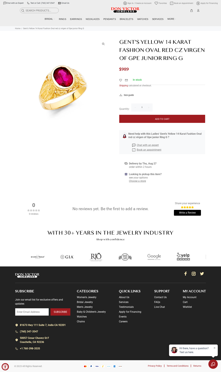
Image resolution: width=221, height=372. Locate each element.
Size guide (129, 95)
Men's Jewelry (85, 306)
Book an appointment (149, 149)
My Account (189, 297)
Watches (82, 316)
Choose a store (137, 181)
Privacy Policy (155, 366)
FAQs (157, 302)
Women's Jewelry (86, 297)
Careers (123, 321)
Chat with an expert (148, 145)
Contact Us (160, 297)
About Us (124, 297)
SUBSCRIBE (60, 311)
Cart (185, 302)
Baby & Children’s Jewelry (91, 311)
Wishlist (187, 306)
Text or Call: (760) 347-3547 (42, 3)
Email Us (65, 3)
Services (123, 302)
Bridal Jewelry (85, 302)
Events (123, 316)
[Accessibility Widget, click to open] (5, 366)
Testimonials (126, 306)
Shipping (123, 85)
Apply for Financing (130, 311)
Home (17, 28)
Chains (81, 321)
